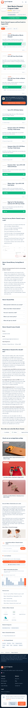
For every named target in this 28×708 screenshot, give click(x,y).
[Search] (22, 2)
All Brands (7, 652)
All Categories (4, 681)
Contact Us (17, 685)
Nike (11, 645)
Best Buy (9, 643)
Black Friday (3, 683)
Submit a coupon (19, 683)
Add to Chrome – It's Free (14, 103)
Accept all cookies (21, 703)
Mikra (8, 645)
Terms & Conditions (5, 691)
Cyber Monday (4, 685)
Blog (16, 681)
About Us (17, 678)
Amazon (4, 643)
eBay (3, 647)
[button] (3, 29)
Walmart (20, 645)
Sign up (23, 548)
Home (2, 652)
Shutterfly (15, 645)
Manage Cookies (5, 703)
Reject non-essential (13, 703)
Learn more (8, 699)
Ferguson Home (19, 643)
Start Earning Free (15, 561)
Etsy (13, 643)
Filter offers (4, 26)
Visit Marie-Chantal (14, 17)
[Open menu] (26, 2)
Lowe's (4, 645)
